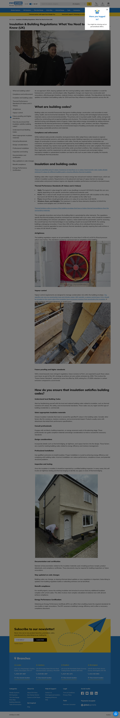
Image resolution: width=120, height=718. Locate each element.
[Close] (107, 9)
